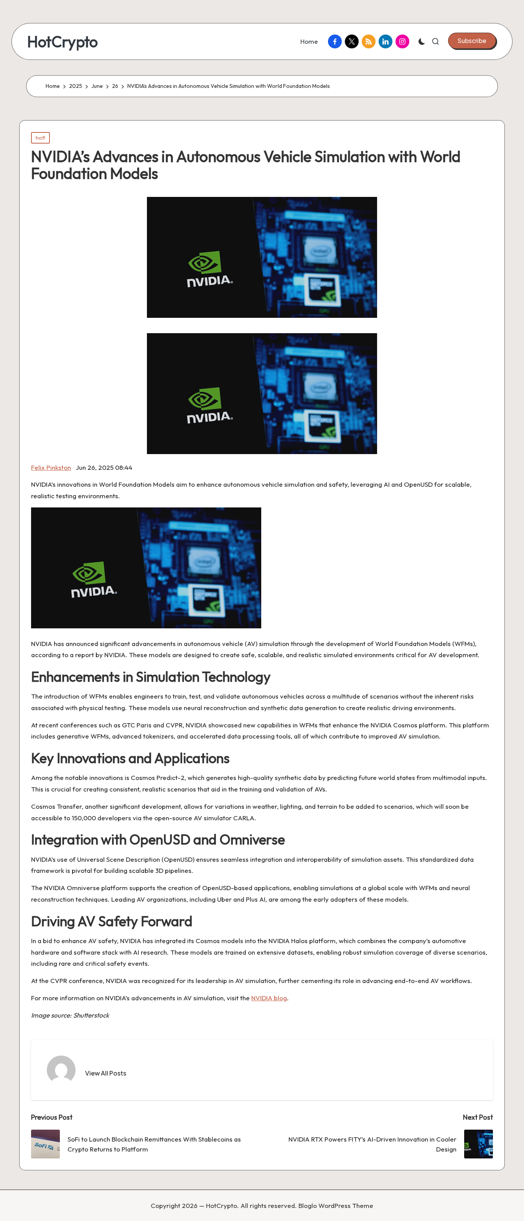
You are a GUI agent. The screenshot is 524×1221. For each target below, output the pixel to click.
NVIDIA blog (269, 998)
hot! (40, 137)
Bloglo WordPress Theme (335, 1205)
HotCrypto (62, 41)
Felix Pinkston (51, 467)
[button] (472, 41)
